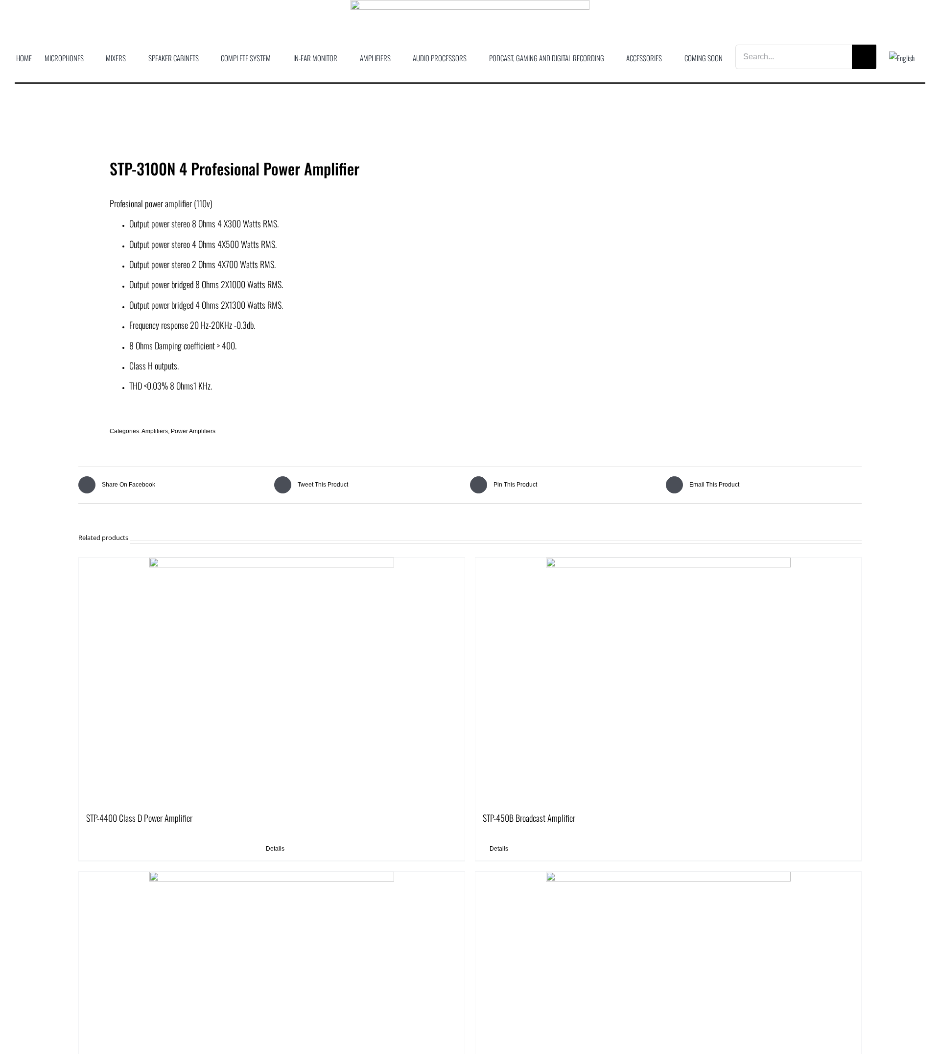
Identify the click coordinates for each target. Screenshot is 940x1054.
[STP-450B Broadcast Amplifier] (668, 680)
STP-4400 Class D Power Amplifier (139, 817)
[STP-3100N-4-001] (266, 128)
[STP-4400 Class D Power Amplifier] (272, 680)
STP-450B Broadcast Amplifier (529, 817)
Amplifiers (154, 431)
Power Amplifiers (193, 431)
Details (275, 848)
